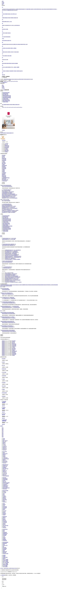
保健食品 (15, 48)
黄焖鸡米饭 (39, 9)
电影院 (3, 21)
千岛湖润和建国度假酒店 (6, 177)
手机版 (16, 568)
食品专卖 (7, 44)
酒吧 (7, 21)
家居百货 (5, 44)
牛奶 (10, 40)
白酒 (2, 40)
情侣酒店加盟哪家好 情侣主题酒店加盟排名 (8, 313)
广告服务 (4, 568)
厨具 (7, 29)
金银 (7, 59)
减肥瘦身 (16, 63)
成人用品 (6, 48)
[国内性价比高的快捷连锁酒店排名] (5, 185)
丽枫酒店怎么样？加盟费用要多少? (10, 258)
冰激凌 (43, 9)
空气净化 (3, 55)
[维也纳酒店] (29, 138)
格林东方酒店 (4, 175)
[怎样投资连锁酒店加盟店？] (4, 288)
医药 (21, 79)
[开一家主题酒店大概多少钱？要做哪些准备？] (7, 297)
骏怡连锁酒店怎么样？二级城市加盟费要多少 (12, 252)
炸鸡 (5, 9)
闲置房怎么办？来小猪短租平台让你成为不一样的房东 (10, 210)
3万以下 (5, 81)
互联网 (3, 25)
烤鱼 (14, 9)
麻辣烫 (30, 9)
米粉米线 (45, 9)
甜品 (22, 9)
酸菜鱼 (17, 9)
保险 (4, 74)
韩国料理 (51, 9)
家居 (2, 27)
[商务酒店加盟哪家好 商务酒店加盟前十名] (6, 325)
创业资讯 (3, 88)
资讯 (2, 4)
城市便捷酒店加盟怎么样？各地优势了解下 (8, 207)
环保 (24, 79)
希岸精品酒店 (4, 176)
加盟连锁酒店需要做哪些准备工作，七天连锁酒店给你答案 (11, 307)
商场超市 (21, 44)
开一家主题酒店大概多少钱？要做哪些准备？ (9, 298)
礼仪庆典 (15, 25)
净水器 (8, 55)
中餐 (16, 10)
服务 (2, 23)
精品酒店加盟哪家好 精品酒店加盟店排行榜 (8, 322)
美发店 (3, 63)
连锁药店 (9, 48)
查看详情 (3, 405)
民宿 (17, 17)
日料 (53, 9)
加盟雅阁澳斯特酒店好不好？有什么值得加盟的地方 (13, 250)
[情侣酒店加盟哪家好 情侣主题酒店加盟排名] (7, 312)
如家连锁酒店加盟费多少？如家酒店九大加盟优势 (12, 259)
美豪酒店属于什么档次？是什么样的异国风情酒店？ (10, 208)
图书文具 (10, 44)
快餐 (12, 9)
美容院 (5, 63)
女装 (4, 36)
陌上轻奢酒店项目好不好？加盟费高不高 (11, 251)
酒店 (7, 79)
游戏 (11, 21)
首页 (2, 1)
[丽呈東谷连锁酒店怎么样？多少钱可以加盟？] (9, 238)
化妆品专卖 (13, 63)
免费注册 (13, 568)
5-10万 (9, 81)
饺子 (25, 9)
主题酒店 (3, 17)
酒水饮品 (3, 38)
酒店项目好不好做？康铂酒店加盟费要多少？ (12, 255)
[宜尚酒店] (3, 407)
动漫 (2, 44)
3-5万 (7, 81)
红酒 (4, 40)
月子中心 (12, 67)
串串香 (27, 9)
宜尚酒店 (6, 143)
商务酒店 (9, 17)
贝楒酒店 (3, 164)
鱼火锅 (9, 9)
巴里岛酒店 (6, 149)
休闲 (2, 19)
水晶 (2, 59)
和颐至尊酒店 (7, 147)
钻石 (4, 59)
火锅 (2, 9)
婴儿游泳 (3, 67)
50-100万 (14, 107)
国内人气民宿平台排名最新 (6, 190)
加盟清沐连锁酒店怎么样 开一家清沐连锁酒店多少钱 (13, 257)
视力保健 (3, 48)
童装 (8, 36)
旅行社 (13, 25)
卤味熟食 (32, 9)
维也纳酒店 (3, 140)
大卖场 (26, 44)
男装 (6, 36)
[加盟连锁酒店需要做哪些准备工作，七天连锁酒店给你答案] (9, 306)
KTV (9, 21)
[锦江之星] (3, 413)
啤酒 (5, 40)
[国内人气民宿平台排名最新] (4, 199)
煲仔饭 (5, 10)
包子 (6, 10)
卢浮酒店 (6, 148)
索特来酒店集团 (4, 165)
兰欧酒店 (3, 170)
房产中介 (10, 25)
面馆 (49, 9)
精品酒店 (6, 17)
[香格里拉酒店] (4, 419)
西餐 (19, 9)
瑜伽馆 (7, 63)
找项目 (3, 3)
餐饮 (4, 79)
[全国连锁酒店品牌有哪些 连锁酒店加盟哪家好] (7, 330)
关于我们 (1, 568)
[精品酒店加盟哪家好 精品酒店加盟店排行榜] (7, 321)
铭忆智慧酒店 (4, 168)
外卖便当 (35, 9)
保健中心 (12, 48)
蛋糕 (21, 9)
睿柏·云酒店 (7, 150)
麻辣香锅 (8, 10)
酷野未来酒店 (26, 284)
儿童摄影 (17, 67)
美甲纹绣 (10, 63)
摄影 (8, 25)
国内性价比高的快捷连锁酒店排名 (7, 186)
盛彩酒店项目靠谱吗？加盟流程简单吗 (11, 253)
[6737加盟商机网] (3, 82)
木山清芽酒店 (4, 172)
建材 (22, 79)
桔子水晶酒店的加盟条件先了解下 (7, 209)
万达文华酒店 (7, 146)
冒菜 (11, 9)
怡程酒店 (3, 171)
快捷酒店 (12, 17)
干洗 (5, 25)
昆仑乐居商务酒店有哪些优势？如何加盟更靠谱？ (9, 211)
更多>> (1, 235)
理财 (2, 74)
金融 (32, 79)
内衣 (2, 36)
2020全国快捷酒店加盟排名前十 (7, 189)
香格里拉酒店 (7, 145)
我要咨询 (3, 351)
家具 (4, 29)
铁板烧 (55, 9)
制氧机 (6, 55)
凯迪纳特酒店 (4, 167)
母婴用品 (9, 67)
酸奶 (24, 9)
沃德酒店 (3, 169)
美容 (2, 61)
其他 (19, 25)
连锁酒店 (15, 17)
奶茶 (7, 9)
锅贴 (11, 10)
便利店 (24, 44)
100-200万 (17, 107)
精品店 (19, 44)
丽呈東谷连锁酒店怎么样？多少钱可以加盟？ (9, 239)
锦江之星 (6, 144)
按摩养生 (5, 21)
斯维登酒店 (3, 166)
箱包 (9, 36)
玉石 (5, 59)
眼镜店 (15, 44)
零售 (2, 42)
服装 (15, 79)
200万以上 (20, 107)
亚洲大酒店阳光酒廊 (21, 284)
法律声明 (10, 568)
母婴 (2, 65)
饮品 (7, 40)
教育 (6, 79)
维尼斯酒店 (3, 173)
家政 (6, 25)
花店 (13, 44)
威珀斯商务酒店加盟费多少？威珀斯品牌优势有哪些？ (13, 256)
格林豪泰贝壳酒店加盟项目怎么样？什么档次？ (9, 206)
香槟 (9, 40)
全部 (2, 104)
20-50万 (14, 81)
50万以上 (16, 81)
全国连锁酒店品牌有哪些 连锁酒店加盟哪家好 (9, 331)
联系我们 (7, 568)
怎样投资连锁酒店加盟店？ (6, 289)
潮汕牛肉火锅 (14, 10)
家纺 (13, 79)
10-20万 (11, 81)
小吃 (15, 9)
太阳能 (10, 55)
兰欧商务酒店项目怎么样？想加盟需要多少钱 (12, 254)
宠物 (17, 25)
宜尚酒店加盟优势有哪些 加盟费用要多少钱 (8, 245)
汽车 (30, 79)
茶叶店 (17, 44)
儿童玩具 (15, 67)
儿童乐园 (6, 67)
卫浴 (5, 29)
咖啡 (47, 9)
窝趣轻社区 (3, 174)
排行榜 (3, 2)
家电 (2, 29)
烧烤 (4, 9)
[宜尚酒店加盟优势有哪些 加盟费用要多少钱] (9, 244)
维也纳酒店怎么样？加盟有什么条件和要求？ (9, 212)
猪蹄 (37, 9)
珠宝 (2, 57)
